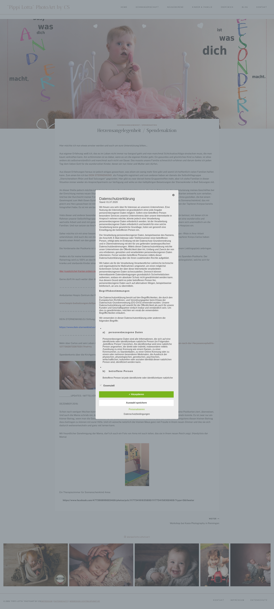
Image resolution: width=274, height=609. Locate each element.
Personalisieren (137, 409)
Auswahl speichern (136, 403)
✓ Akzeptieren (136, 394)
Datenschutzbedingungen (137, 414)
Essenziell (108, 385)
